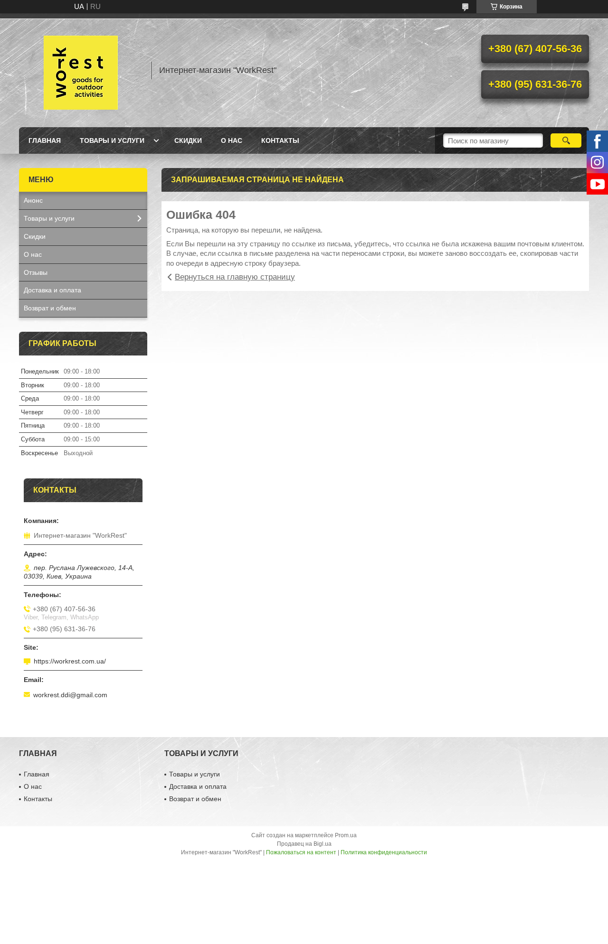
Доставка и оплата (52, 290)
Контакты (280, 140)
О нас (231, 140)
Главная (44, 140)
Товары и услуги (112, 140)
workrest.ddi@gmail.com (70, 695)
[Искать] (566, 140)
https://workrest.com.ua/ (70, 661)
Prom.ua (346, 835)
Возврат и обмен (50, 308)
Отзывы (36, 272)
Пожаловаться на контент (301, 852)
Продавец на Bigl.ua (304, 844)
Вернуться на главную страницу (235, 276)
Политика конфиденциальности (384, 852)
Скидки (188, 140)
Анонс (33, 200)
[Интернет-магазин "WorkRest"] (80, 70)
